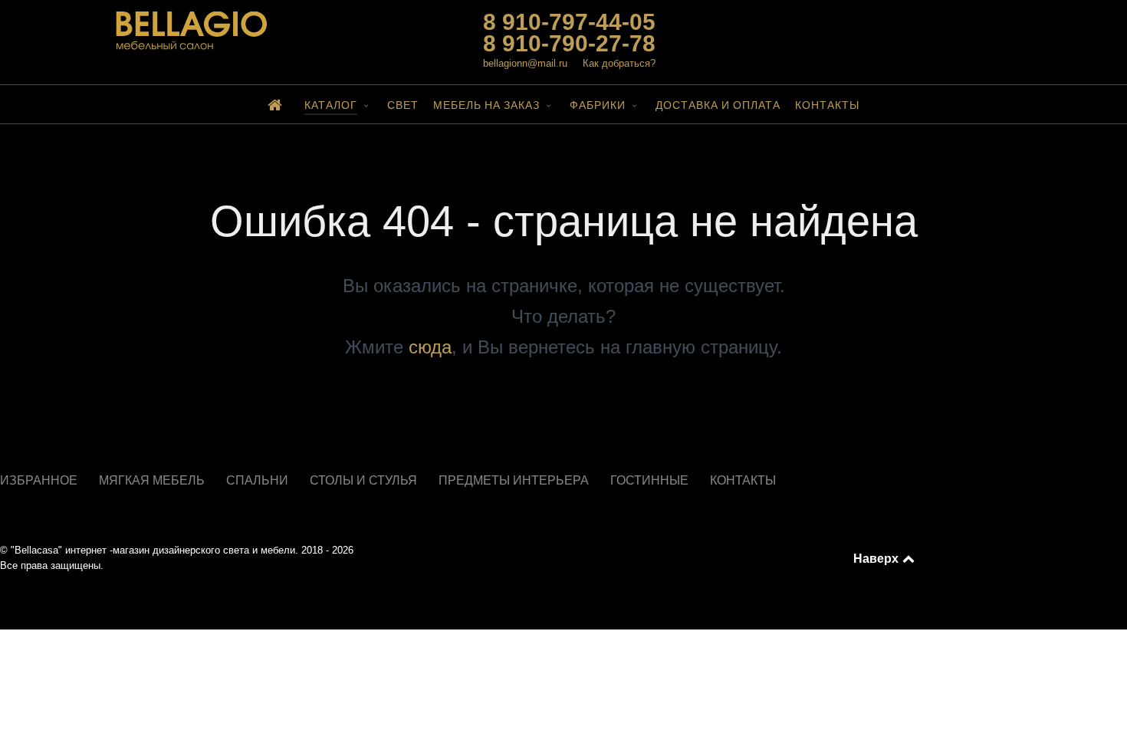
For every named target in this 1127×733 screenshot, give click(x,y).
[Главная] (278, 104)
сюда (430, 347)
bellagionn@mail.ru (525, 63)
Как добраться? (619, 63)
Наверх (877, 558)
